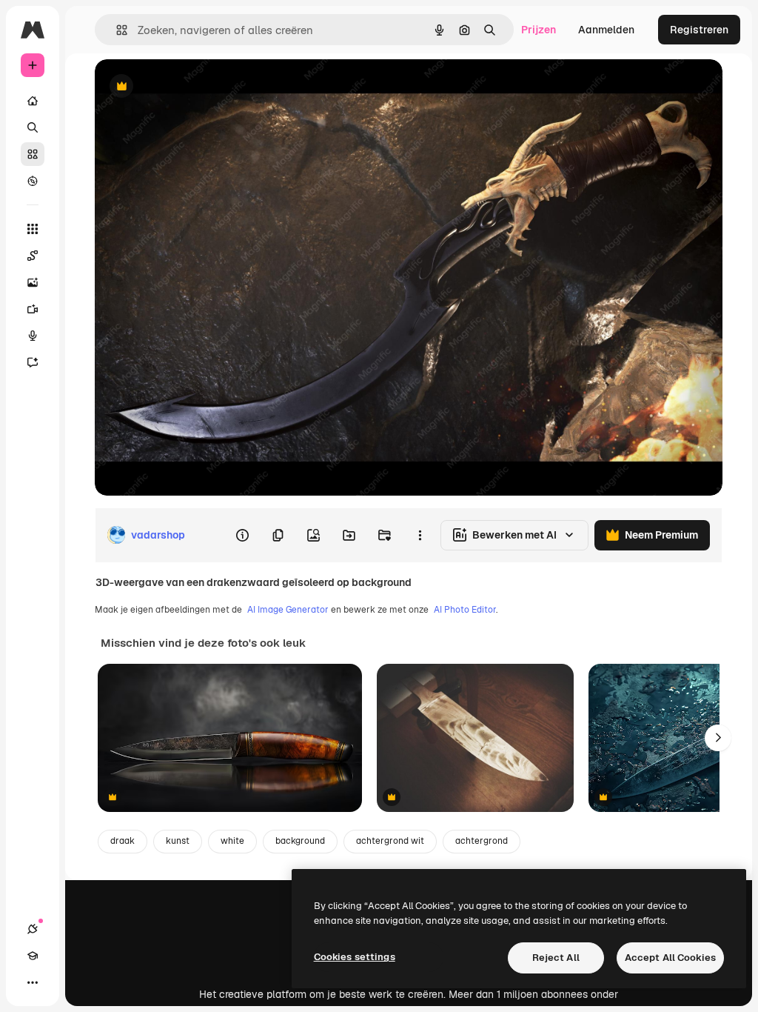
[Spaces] (32, 255)
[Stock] (32, 154)
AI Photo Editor (465, 610)
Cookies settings (354, 957)
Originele (192, 87)
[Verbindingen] (32, 929)
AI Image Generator (288, 610)
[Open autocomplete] (115, 30)
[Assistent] (32, 362)
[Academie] (32, 956)
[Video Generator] (32, 309)
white (232, 841)
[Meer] (32, 982)
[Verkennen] (32, 181)
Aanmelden (606, 29)
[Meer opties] (420, 535)
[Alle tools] (32, 229)
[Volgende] (718, 738)
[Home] (32, 101)
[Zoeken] (32, 127)
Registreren (699, 29)
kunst (178, 841)
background (300, 841)
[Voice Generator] (32, 335)
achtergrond (481, 841)
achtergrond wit (390, 841)
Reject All (556, 957)
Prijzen (538, 29)
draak (122, 841)
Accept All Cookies (670, 957)
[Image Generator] (32, 282)
